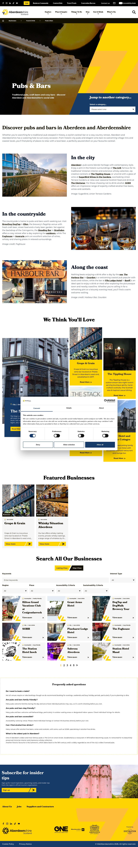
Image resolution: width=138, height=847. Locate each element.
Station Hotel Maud (120, 651)
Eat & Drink (98, 12)
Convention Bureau (88, 3)
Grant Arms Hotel (74, 604)
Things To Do (76, 12)
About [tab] (101, 408)
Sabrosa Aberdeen (73, 651)
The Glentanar (78, 183)
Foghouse (7, 236)
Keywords (6, 573)
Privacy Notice (25, 844)
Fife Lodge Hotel (113, 280)
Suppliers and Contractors (40, 807)
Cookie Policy (8, 844)
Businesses (12, 21)
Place (31, 585)
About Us (7, 807)
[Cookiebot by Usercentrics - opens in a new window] (105, 400)
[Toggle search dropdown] (134, 12)
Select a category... (98, 104)
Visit (26, 3)
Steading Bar (44, 230)
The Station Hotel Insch (29, 651)
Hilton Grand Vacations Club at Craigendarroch (32, 607)
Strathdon (59, 230)
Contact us (105, 3)
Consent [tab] (36, 408)
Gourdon (91, 277)
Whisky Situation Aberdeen (50, 525)
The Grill (117, 168)
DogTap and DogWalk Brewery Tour (120, 606)
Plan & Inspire (61, 12)
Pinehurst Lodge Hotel (77, 631)
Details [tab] (69, 408)
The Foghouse (121, 629)
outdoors (51, 233)
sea (121, 274)
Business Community (40, 3)
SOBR (128, 183)
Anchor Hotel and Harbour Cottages (119, 438)
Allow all (100, 445)
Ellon (25, 224)
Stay (87, 12)
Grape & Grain (86, 363)
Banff (128, 280)
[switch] (57, 435)
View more (27, 617)
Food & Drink (30, 21)
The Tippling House (100, 174)
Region (5, 585)
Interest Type (116, 573)
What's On (111, 12)
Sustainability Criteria (93, 585)
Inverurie (19, 236)
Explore (48, 12)
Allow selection (69, 445)
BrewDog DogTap (11, 224)
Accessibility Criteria (65, 585)
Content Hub (57, 3)
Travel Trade (71, 3)
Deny (38, 445)
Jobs (19, 807)
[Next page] (77, 665)
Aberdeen (76, 165)
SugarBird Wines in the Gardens (95, 177)
